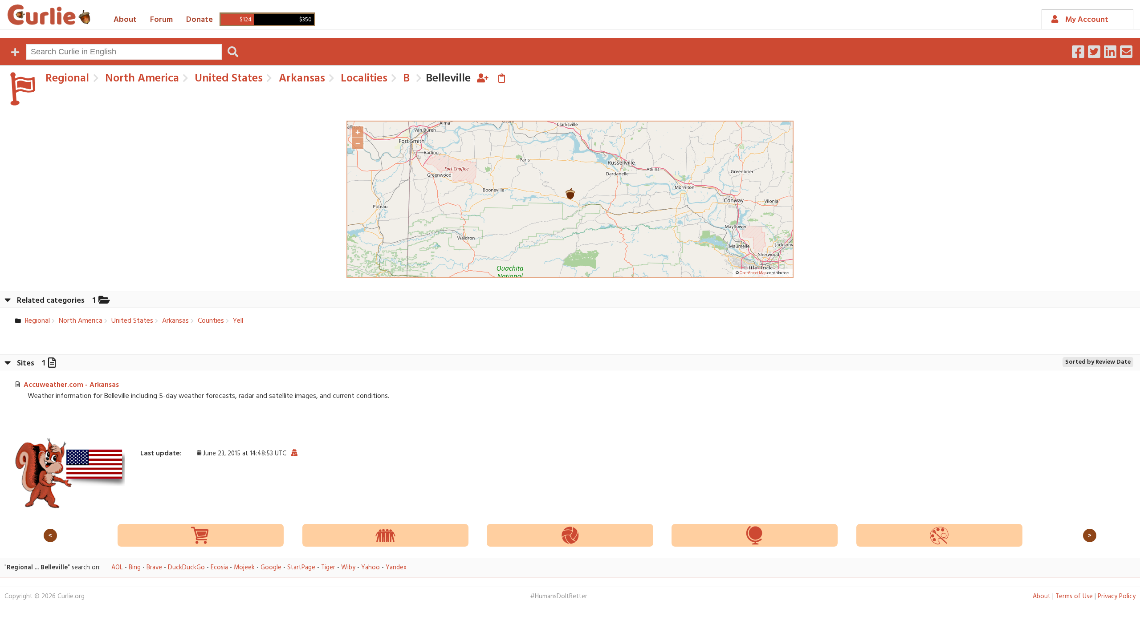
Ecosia (219, 568)
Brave (154, 568)
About (125, 19)
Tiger (328, 568)
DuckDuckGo (186, 568)
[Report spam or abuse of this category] (294, 453)
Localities (362, 78)
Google (271, 568)
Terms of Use (1074, 597)
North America (140, 78)
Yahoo (370, 568)
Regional (67, 78)
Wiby (348, 568)
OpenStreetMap (753, 273)
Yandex (396, 568)
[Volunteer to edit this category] (482, 78)
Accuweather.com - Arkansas (71, 385)
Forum (161, 19)
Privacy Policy (1117, 597)
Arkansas (300, 78)
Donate (199, 19)
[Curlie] (49, 15)
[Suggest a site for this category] (502, 78)
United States (227, 78)
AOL (117, 568)
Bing (135, 568)
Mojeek (244, 568)
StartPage (301, 568)
